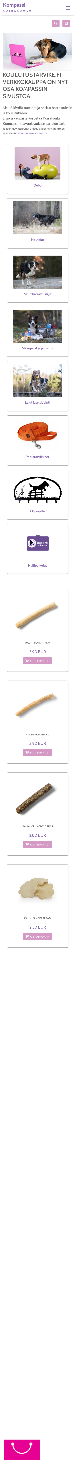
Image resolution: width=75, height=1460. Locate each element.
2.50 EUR (37, 927)
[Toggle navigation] (68, 8)
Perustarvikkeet (37, 457)
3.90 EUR (37, 651)
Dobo (38, 185)
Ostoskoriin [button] (40, 661)
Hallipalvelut (37, 565)
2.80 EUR (37, 835)
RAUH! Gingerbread (37, 918)
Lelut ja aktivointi (37, 402)
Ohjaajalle (37, 511)
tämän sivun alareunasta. (32, 133)
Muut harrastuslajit (38, 294)
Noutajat (37, 240)
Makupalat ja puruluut (38, 348)
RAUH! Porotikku (37, 734)
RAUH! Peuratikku (37, 642)
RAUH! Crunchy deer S (37, 826)
